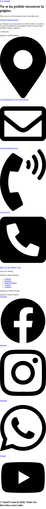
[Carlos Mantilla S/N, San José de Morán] (23, 97)
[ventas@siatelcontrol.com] (23, 146)
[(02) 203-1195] (23, 210)
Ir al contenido (5, 1)
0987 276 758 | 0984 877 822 (10, 267)
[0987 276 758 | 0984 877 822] (23, 265)
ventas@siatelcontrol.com (9, 148)
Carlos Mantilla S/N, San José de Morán (14, 99)
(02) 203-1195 (5, 212)
